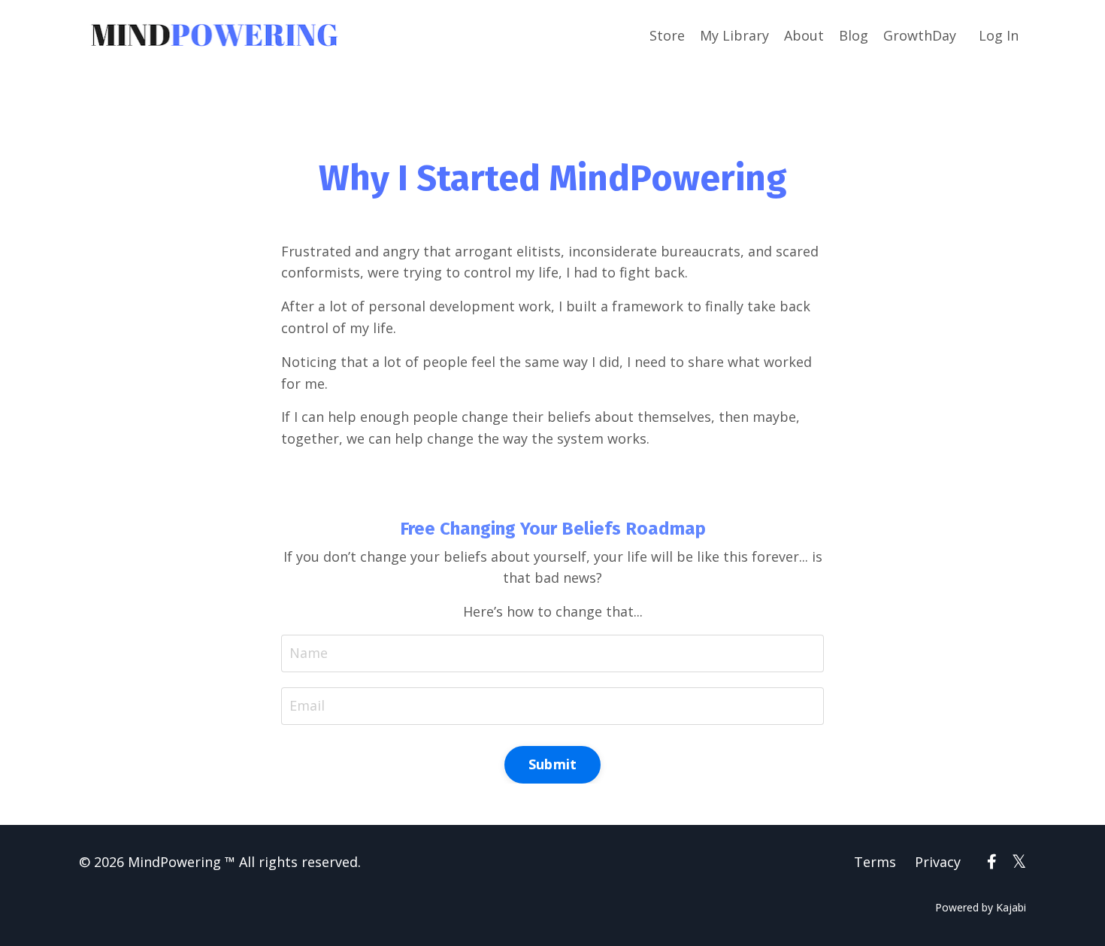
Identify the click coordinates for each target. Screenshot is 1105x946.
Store (667, 35)
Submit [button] (552, 764)
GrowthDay (919, 35)
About (804, 35)
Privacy (938, 862)
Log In (999, 35)
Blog (853, 35)
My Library (734, 35)
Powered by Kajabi (980, 907)
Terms (875, 862)
